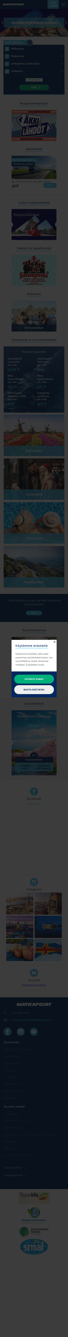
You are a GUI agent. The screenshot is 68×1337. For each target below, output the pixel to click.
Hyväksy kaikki (34, 679)
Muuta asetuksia (34, 689)
